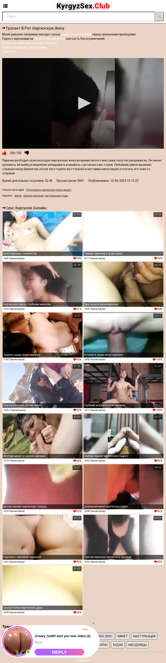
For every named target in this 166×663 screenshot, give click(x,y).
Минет (18, 195)
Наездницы (137, 645)
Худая (118, 645)
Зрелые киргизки (33, 195)
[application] (83, 103)
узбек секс (103, 636)
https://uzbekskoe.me (49, 38)
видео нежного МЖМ (76, 34)
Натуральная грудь (56, 195)
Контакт (83, 660)
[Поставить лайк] (4, 153)
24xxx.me (8, 51)
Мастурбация (144, 636)
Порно (102, 645)
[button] (83, 103)
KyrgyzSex (83, 6)
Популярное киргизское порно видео (48, 189)
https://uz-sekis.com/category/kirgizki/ (29, 43)
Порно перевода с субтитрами (24, 47)
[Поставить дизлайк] (27, 153)
